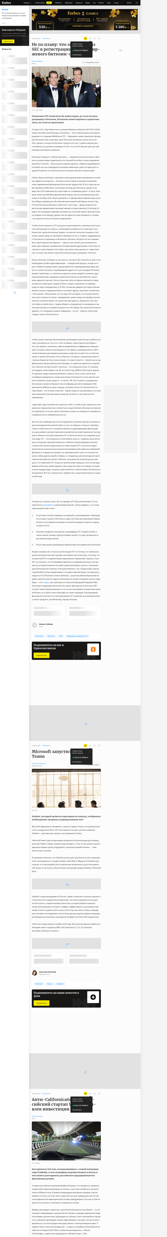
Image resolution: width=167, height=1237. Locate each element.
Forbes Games (43, 3)
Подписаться (41, 619)
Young (116, 3)
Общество (72, 654)
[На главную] (6, 3)
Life (94, 3)
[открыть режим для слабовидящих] (85, 38)
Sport (109, 3)
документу (48, 468)
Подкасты (79, 3)
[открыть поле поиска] (137, 3)
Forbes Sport (38, 654)
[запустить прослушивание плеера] (90, 38)
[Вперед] (104, 576)
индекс (46, 546)
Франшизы (68, 3)
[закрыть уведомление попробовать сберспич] (90, 45)
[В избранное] (62, 654)
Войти (129, 3)
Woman (101, 3)
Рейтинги (58, 3)
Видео (88, 3)
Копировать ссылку (92, 62)
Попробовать (77, 55)
